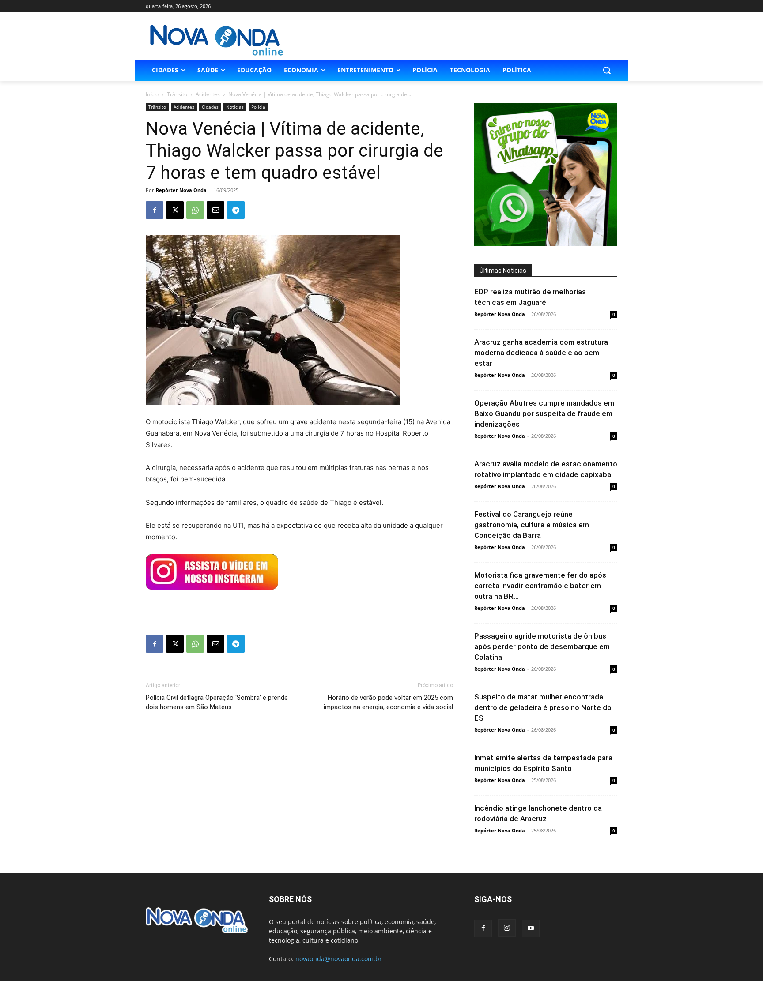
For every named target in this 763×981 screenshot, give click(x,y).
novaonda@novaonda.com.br (338, 959)
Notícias (235, 107)
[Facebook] (154, 210)
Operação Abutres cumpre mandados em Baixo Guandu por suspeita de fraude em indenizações (544, 413)
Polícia (258, 107)
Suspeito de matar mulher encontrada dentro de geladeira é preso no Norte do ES (543, 707)
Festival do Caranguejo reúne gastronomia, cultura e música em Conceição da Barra (531, 525)
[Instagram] (507, 928)
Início (152, 94)
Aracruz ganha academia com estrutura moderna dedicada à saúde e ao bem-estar (541, 353)
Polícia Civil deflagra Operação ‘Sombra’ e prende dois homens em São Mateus (217, 702)
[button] (606, 70)
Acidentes (208, 94)
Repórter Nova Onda (181, 190)
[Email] (215, 210)
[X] (175, 210)
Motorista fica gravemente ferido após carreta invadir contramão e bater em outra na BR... (540, 586)
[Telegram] (236, 210)
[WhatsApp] (195, 210)
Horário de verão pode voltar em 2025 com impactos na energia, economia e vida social (388, 702)
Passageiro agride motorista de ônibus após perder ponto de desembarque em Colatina (542, 646)
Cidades (210, 107)
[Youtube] (531, 928)
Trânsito (177, 94)
